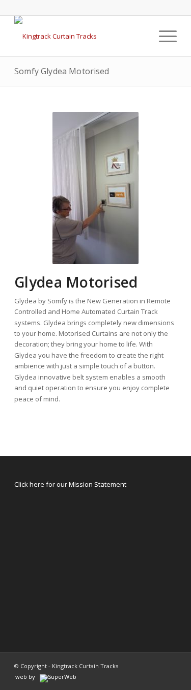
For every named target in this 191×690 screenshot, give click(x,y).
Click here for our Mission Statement (70, 484)
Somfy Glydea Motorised (62, 71)
